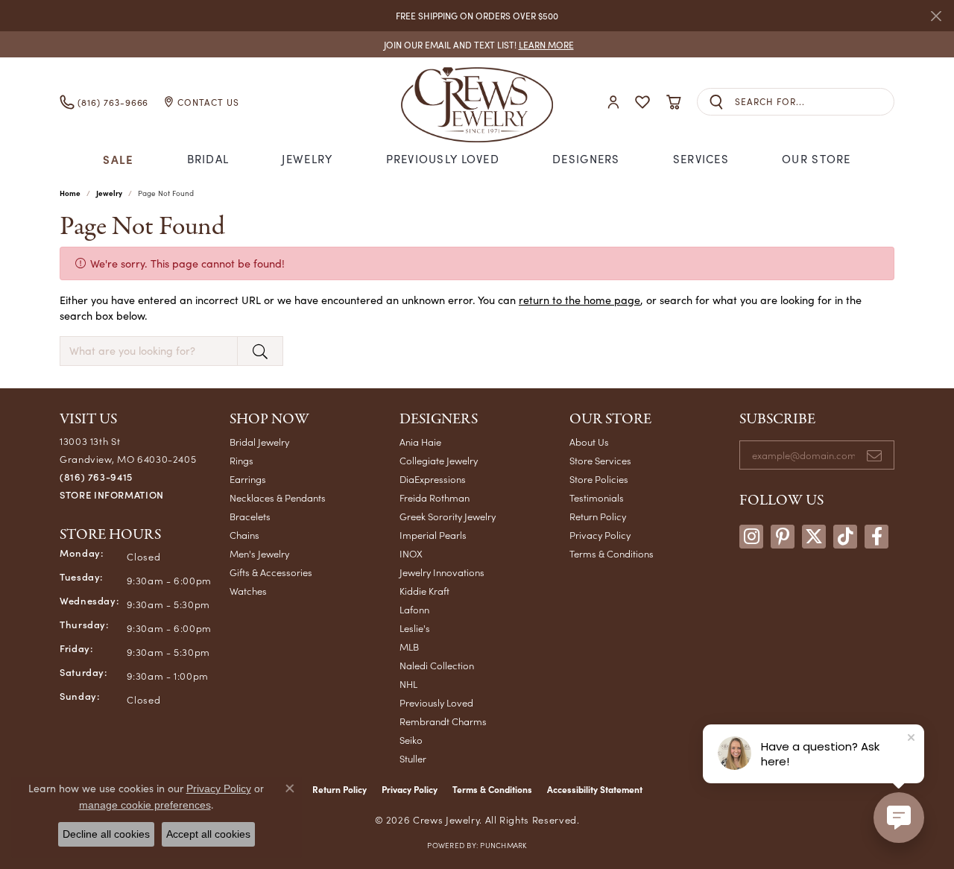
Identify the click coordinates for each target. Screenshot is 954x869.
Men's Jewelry (259, 553)
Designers (586, 158)
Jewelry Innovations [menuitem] (441, 572)
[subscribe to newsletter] (874, 455)
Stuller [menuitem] (412, 758)
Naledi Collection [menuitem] (436, 665)
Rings (241, 460)
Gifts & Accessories (271, 572)
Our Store (816, 158)
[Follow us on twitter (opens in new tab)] (814, 537)
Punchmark (503, 845)
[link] (477, 44)
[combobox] (814, 102)
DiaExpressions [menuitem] (432, 479)
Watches (248, 591)
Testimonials (596, 497)
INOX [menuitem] (411, 553)
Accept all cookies (208, 834)
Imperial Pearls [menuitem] (433, 535)
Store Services (600, 460)
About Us (589, 441)
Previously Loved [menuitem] (436, 702)
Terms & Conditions (611, 553)
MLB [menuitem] (409, 646)
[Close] (935, 16)
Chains (244, 535)
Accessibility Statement (594, 789)
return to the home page (579, 299)
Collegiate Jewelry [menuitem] (438, 460)
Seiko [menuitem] (411, 740)
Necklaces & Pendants (278, 497)
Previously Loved (442, 158)
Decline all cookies (106, 834)
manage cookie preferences (145, 805)
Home (70, 193)
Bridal (208, 158)
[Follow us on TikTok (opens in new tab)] (845, 537)
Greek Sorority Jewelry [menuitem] (447, 516)
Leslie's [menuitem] (414, 628)
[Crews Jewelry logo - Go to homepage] (477, 101)
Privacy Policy (600, 535)
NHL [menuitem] (408, 684)
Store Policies (598, 479)
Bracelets (250, 516)
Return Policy (597, 516)
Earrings (248, 479)
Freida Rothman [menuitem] (434, 497)
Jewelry (307, 158)
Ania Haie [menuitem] (420, 441)
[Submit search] (716, 102)
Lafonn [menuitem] (414, 609)
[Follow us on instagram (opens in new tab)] (751, 537)
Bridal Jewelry (259, 441)
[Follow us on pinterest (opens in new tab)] (783, 537)
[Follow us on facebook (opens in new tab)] (876, 537)
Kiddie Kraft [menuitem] (424, 591)
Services (701, 158)
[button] (613, 102)
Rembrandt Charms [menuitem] (443, 721)
